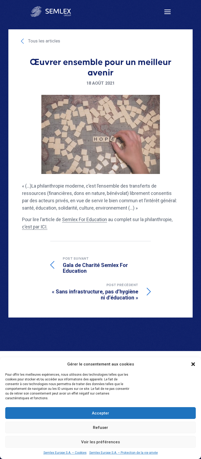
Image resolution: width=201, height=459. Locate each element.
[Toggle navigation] (167, 11)
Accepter (100, 413)
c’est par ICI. (34, 227)
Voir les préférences (100, 442)
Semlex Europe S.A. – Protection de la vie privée (123, 453)
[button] (193, 364)
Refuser (100, 427)
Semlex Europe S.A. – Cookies (65, 453)
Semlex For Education (84, 219)
